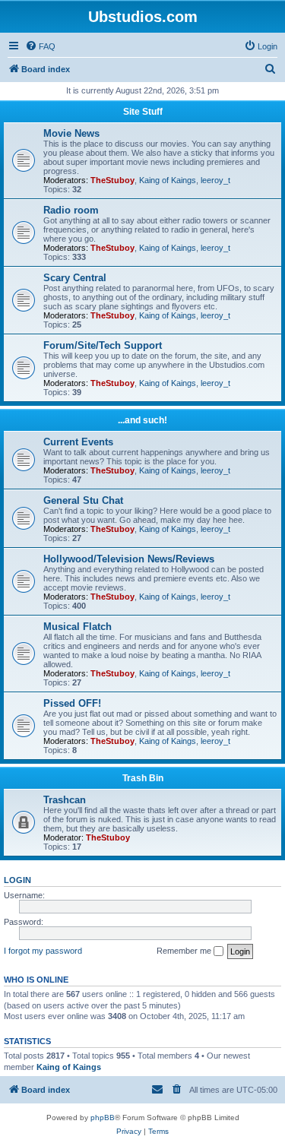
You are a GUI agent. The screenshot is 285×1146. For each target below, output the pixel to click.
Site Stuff (143, 111)
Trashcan (64, 800)
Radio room (71, 210)
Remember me (185, 950)
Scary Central (74, 277)
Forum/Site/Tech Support (102, 345)
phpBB (102, 1117)
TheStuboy (112, 180)
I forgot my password (43, 950)
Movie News (71, 133)
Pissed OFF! (72, 703)
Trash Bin (142, 778)
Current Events (78, 442)
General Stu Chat (83, 500)
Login (17, 880)
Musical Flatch (77, 626)
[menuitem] (40, 46)
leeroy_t (215, 180)
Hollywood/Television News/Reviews (128, 559)
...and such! (142, 420)
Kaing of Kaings (167, 180)
